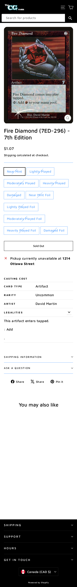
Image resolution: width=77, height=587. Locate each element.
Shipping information (23, 356)
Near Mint (14, 171)
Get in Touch (17, 559)
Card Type (13, 286)
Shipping (10, 155)
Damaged (14, 195)
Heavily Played (54, 183)
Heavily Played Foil (21, 230)
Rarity (10, 295)
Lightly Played (40, 171)
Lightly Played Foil (21, 207)
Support (12, 536)
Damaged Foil (54, 230)
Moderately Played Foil (24, 218)
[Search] (70, 18)
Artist (9, 303)
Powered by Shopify (38, 582)
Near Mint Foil (40, 195)
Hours (10, 548)
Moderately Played (21, 183)
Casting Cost (15, 278)
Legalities (13, 312)
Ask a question (17, 368)
